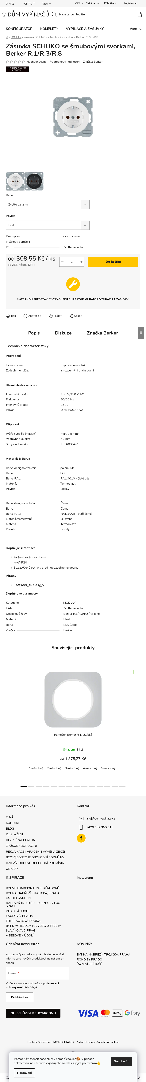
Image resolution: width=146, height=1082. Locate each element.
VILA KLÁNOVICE (18, 911)
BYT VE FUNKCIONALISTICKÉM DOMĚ (33, 888)
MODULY (69, 603)
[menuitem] (19, 28)
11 (107, 786)
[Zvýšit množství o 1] (81, 261)
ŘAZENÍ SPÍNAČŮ (89, 964)
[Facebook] (81, 838)
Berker (98, 62)
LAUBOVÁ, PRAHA (19, 916)
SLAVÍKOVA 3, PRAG (20, 930)
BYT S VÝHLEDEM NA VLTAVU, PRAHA (33, 926)
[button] (33, 1013)
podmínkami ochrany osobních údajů (32, 985)
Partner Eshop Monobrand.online (97, 1042)
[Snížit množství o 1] (62, 261)
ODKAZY (12, 869)
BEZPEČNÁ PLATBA (20, 840)
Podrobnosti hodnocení (65, 62)
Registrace (130, 3)
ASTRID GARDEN (18, 898)
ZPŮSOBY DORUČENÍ (21, 846)
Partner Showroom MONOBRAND (50, 1042)
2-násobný (54, 768)
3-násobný (72, 768)
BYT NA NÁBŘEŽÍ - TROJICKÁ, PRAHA (33, 893)
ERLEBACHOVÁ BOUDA (23, 921)
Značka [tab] (102, 333)
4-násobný (90, 768)
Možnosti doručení (18, 242)
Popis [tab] (34, 333)
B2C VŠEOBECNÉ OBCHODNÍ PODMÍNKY (35, 857)
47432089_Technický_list (29, 585)
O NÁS (10, 4)
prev (9, 727)
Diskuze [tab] (63, 333)
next (137, 727)
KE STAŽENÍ (14, 834)
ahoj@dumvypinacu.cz (100, 818)
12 (115, 786)
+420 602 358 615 (99, 827)
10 (100, 786)
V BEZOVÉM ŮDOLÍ (19, 935)
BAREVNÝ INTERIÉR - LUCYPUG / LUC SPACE (33, 904)
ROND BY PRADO (89, 959)
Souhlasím (121, 1061)
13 (122, 786)
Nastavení (24, 1073)
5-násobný (108, 768)
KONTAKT (29, 4)
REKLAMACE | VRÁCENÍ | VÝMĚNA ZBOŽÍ (35, 852)
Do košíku (113, 262)
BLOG (10, 829)
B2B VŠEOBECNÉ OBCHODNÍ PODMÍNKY (35, 863)
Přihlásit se (19, 997)
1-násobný (36, 768)
